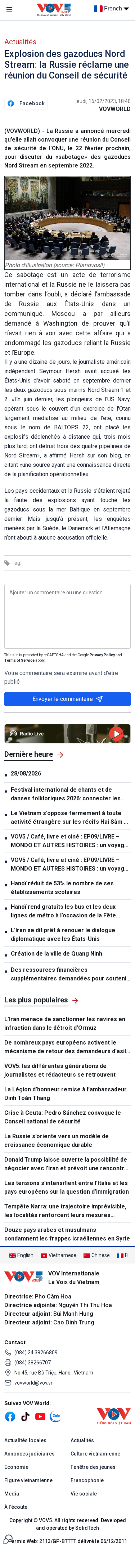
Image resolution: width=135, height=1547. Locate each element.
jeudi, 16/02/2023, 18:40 (103, 101)
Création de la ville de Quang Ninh (56, 953)
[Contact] (8, 1538)
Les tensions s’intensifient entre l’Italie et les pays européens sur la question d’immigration (66, 1187)
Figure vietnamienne (28, 1480)
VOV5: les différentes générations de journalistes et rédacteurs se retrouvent (60, 1070)
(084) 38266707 (32, 1362)
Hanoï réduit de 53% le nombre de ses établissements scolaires (62, 887)
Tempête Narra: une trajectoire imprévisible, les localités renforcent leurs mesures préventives (65, 1211)
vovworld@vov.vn (34, 1383)
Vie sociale (84, 1494)
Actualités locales (25, 1440)
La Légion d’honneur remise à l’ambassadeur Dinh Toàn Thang (65, 1093)
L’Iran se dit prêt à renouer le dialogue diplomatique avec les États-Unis (63, 934)
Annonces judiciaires (29, 1454)
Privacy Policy (102, 655)
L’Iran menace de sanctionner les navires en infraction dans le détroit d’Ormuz (64, 1023)
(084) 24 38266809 (36, 1352)
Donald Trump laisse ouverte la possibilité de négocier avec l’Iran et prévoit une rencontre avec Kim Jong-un (66, 1164)
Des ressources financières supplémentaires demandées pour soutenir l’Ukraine (70, 974)
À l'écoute (15, 1507)
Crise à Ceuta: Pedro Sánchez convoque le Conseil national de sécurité (62, 1117)
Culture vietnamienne (95, 1454)
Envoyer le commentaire (62, 699)
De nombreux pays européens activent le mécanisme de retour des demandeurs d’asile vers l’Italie (67, 1047)
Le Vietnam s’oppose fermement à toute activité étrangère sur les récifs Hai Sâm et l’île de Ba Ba (70, 818)
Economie (16, 1467)
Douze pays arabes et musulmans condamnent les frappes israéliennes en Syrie (67, 1234)
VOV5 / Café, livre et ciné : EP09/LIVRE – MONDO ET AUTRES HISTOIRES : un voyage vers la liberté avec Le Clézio (69, 841)
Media (11, 1494)
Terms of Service (19, 660)
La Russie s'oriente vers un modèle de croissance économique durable (56, 1140)
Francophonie (87, 1480)
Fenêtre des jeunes (93, 1467)
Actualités (20, 41)
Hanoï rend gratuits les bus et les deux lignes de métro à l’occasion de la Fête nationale (63, 911)
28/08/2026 (26, 773)
